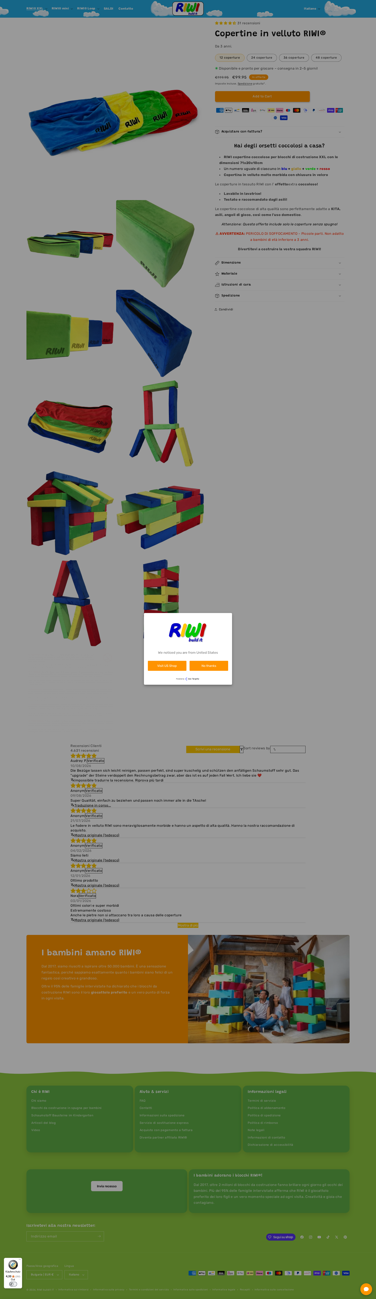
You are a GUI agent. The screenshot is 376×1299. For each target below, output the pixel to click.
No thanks (209, 666)
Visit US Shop (167, 666)
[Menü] (19, 1260)
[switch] (13, 1284)
